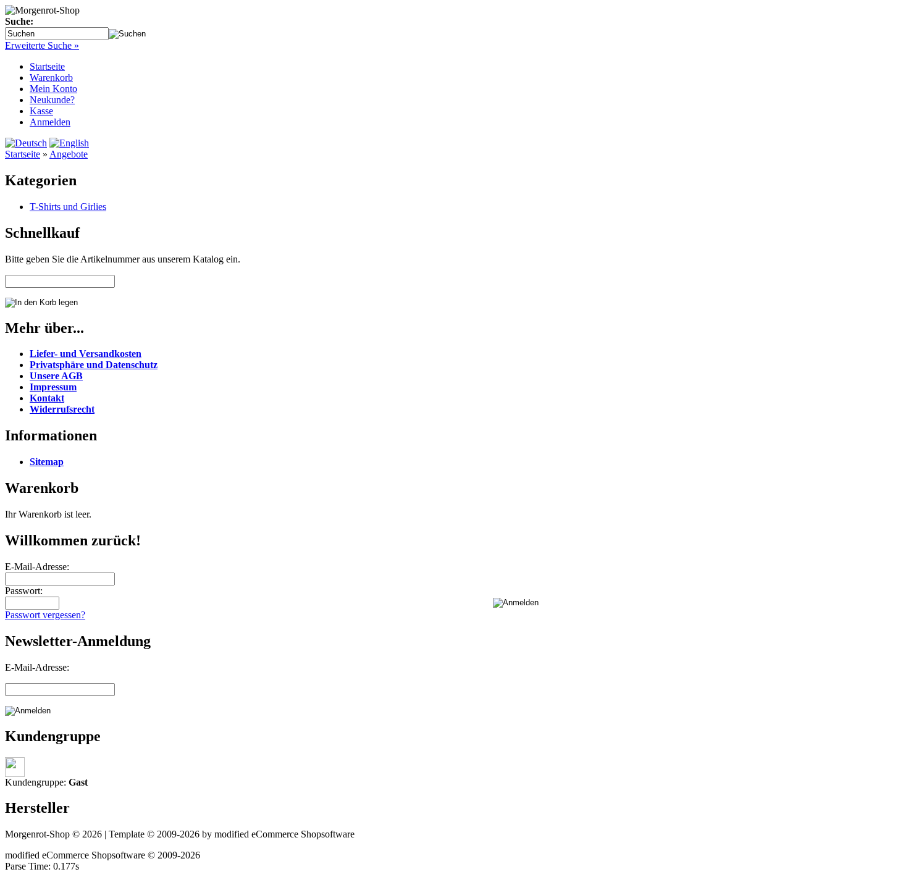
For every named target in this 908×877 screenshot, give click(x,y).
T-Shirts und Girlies (68, 206)
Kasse (41, 111)
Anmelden (50, 122)
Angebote (68, 154)
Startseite (47, 66)
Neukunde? (52, 99)
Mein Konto (53, 88)
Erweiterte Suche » (42, 45)
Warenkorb (51, 77)
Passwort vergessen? (45, 615)
